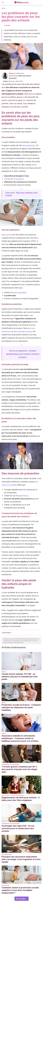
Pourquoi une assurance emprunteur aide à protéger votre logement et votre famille (21, 859)
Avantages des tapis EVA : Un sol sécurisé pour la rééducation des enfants (18, 828)
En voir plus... (21, 899)
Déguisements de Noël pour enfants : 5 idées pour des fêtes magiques (21, 798)
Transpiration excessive (13, 179)
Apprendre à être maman (11, 764)
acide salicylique (19, 292)
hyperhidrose (23, 496)
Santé (4, 702)
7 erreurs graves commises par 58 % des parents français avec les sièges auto (19, 769)
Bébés (4, 8)
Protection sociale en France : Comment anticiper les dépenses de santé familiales (21, 707)
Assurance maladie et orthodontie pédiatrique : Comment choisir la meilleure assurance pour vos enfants (20, 738)
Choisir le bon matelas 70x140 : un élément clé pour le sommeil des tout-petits (20, 676)
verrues (8, 235)
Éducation (5, 885)
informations (7, 854)
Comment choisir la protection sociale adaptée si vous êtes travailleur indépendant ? (20, 890)
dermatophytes (28, 145)
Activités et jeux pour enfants (13, 795)
